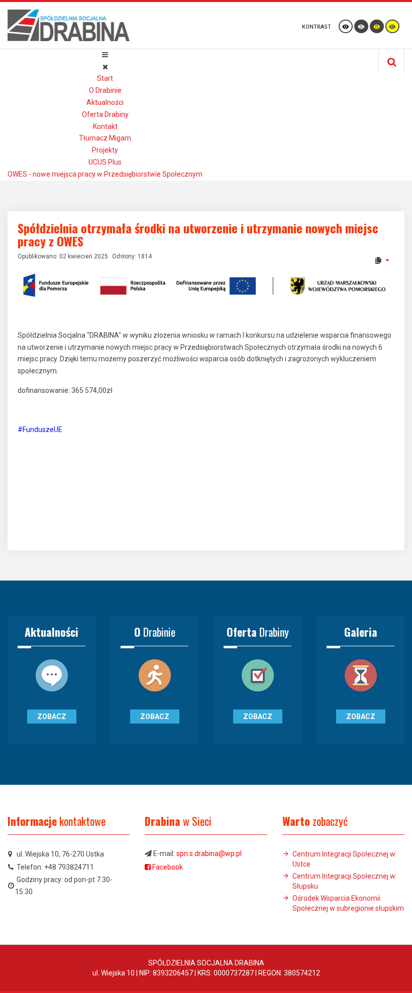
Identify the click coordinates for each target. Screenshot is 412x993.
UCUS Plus (105, 162)
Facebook (167, 867)
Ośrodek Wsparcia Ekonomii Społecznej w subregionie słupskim (348, 903)
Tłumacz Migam (105, 138)
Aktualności (105, 102)
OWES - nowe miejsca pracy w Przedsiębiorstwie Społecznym (105, 174)
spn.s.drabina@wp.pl (209, 853)
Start (105, 78)
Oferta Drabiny (105, 114)
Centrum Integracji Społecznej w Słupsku (343, 881)
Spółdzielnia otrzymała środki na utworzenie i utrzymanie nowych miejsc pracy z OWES (198, 234)
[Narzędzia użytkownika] (381, 260)
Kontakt (105, 126)
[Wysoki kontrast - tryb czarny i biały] (361, 26)
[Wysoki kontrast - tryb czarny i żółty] (377, 26)
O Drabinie (105, 90)
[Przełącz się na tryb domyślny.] (346, 26)
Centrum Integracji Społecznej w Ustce (343, 859)
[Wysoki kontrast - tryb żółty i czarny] (392, 26)
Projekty (105, 150)
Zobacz (51, 717)
